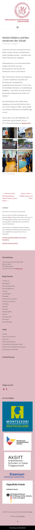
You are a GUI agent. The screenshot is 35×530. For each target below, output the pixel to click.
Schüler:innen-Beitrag (8, 301)
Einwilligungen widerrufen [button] (10, 349)
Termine (4, 314)
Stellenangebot (6, 311)
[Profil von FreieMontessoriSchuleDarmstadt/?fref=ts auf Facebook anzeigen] (3, 390)
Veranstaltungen (11, 174)
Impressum (5, 339)
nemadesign (21, 516)
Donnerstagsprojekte (8, 286)
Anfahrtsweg (19, 268)
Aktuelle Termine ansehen (10, 243)
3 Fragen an (5, 281)
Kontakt (4, 334)
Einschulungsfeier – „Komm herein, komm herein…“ (9, 197)
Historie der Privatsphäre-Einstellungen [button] (14, 347)
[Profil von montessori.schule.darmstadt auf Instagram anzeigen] (6, 390)
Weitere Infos (26, 123)
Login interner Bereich (9, 336)
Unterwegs (5, 319)
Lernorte (4, 291)
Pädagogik (5, 296)
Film (9, 217)
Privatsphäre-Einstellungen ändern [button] (12, 344)
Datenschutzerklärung (8, 341)
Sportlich (5, 306)
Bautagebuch (6, 283)
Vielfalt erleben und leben (26, 196)
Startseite (5, 309)
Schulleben (5, 304)
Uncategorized (6, 317)
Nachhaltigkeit (6, 293)
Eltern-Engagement (8, 288)
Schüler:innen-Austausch (9, 299)
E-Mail (30, 512)
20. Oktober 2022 (6, 43)
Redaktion (15, 43)
